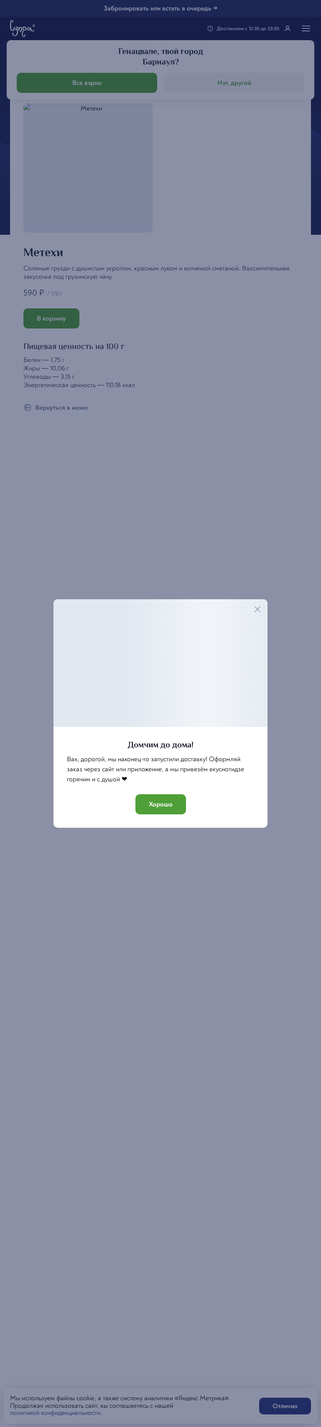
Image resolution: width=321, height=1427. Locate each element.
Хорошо (161, 804)
